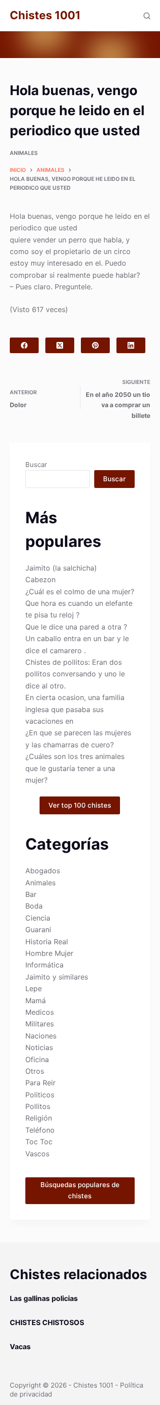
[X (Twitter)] (59, 345)
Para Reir (40, 1082)
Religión (38, 1117)
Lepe (33, 988)
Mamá (35, 1000)
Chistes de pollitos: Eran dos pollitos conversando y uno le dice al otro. (75, 674)
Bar (30, 894)
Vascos (37, 1153)
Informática (44, 964)
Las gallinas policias (44, 1298)
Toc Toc (38, 1141)
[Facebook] (24, 345)
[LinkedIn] (130, 345)
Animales (24, 153)
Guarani (38, 929)
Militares (39, 1023)
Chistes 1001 (45, 15)
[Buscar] (147, 16)
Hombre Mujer (49, 953)
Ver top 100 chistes (79, 805)
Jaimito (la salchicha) (61, 567)
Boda (34, 905)
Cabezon (40, 579)
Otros (34, 1071)
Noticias (39, 1047)
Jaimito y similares (56, 976)
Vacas (20, 1346)
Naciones (40, 1035)
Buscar (36, 464)
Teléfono (40, 1130)
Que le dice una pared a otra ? (76, 626)
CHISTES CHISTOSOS (47, 1322)
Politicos (39, 1094)
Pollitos (37, 1106)
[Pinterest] (95, 345)
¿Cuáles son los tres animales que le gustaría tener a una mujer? (74, 768)
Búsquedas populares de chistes (80, 1190)
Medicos (39, 1012)
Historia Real (46, 941)
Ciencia (37, 917)
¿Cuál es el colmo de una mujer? (79, 591)
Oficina (37, 1059)
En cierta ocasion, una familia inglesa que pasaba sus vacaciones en (74, 709)
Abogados (42, 870)
